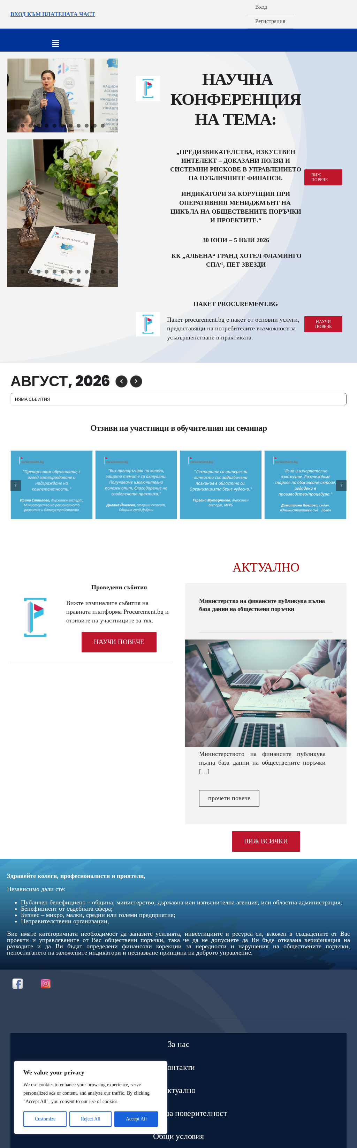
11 (103, 126)
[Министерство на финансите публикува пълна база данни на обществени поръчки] (266, 693)
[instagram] (45, 979)
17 (71, 280)
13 (111, 272)
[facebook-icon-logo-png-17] (18, 980)
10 (95, 126)
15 (54, 280)
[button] (15, 485)
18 (79, 280)
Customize (45, 1119)
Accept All (136, 1119)
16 (62, 280)
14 (46, 280)
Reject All (90, 1119)
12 (103, 272)
